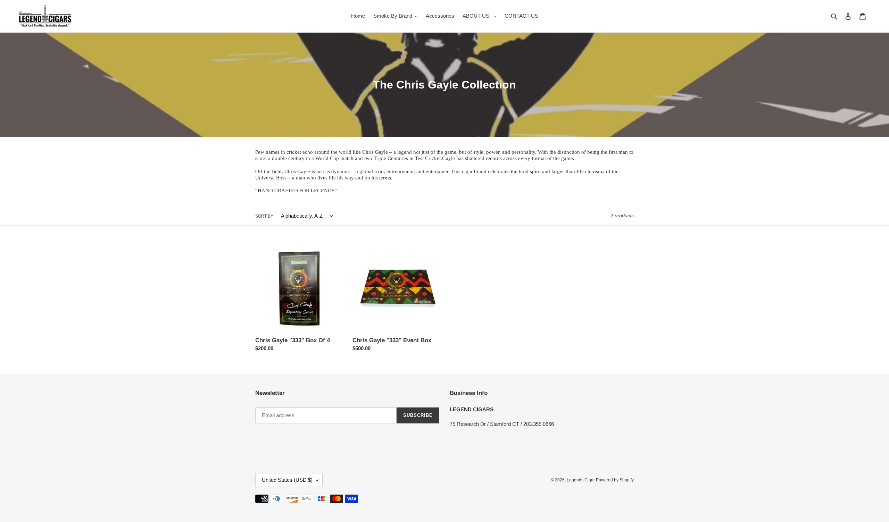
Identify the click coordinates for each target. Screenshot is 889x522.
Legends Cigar (581, 480)
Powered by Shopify (615, 480)
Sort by (264, 216)
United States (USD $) (287, 480)
